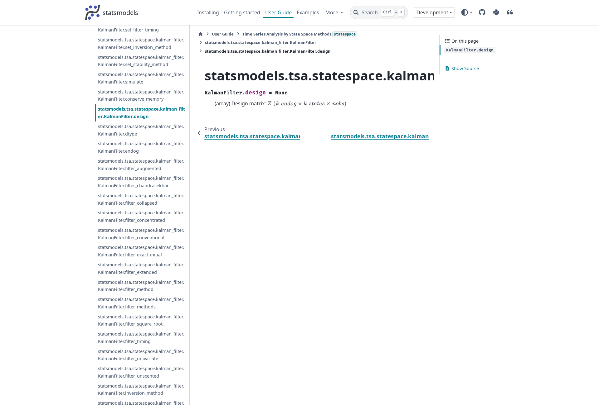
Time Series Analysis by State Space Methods (299, 34)
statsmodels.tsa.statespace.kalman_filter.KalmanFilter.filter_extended (141, 268)
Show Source (464, 68)
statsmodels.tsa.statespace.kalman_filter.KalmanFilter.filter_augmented (141, 164)
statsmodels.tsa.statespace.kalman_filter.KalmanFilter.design (141, 112)
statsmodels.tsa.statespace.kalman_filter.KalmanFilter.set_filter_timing (141, 26)
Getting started (242, 12)
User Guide (278, 12)
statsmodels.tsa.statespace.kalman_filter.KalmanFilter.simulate (141, 78)
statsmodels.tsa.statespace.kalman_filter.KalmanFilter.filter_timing (141, 337)
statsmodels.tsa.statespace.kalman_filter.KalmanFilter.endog (141, 147)
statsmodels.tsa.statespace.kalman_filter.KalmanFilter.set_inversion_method (141, 43)
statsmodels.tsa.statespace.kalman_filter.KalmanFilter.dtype (141, 130)
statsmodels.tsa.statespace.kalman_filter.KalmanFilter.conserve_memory (141, 95)
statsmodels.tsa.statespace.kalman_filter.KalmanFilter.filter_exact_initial (141, 251)
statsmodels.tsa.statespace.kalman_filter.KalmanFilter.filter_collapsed (141, 199)
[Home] (200, 34)
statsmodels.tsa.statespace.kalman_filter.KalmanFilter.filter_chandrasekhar (141, 181)
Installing (208, 12)
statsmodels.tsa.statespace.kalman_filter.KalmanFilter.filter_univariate (141, 355)
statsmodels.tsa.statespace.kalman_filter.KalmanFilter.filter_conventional (141, 234)
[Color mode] (466, 12)
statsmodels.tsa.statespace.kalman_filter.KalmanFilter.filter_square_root (141, 320)
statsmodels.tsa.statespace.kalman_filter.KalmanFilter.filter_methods (141, 303)
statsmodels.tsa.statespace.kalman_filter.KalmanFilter (260, 42)
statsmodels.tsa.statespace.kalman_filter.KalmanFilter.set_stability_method (141, 61)
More (332, 12)
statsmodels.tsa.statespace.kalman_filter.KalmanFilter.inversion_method (141, 389)
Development (432, 12)
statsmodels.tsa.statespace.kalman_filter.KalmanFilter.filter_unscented (141, 372)
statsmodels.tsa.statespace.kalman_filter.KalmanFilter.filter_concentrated (141, 216)
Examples (308, 12)
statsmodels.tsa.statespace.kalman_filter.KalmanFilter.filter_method (141, 286)
